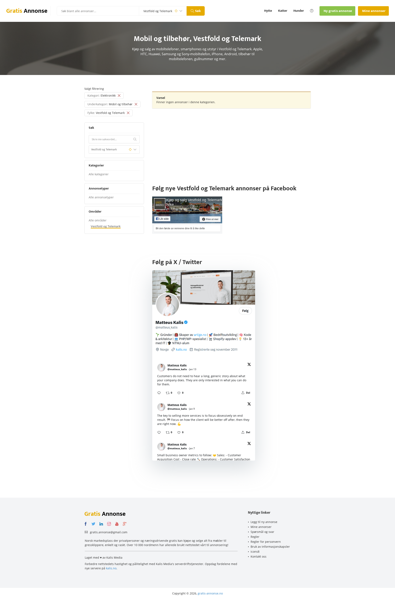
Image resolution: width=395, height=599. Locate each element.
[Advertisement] (231, 141)
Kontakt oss (258, 556)
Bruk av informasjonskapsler (270, 547)
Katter (282, 11)
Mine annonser (261, 527)
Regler (255, 537)
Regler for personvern (266, 542)
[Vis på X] (249, 365)
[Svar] (159, 393)
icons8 (255, 551)
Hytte (268, 11)
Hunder (298, 11)
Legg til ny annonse (264, 522)
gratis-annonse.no (210, 593)
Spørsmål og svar (262, 532)
